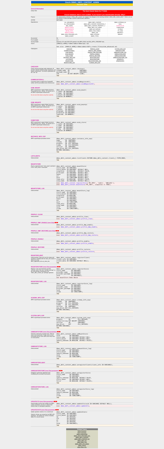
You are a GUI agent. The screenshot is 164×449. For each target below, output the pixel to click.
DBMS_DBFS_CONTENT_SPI (82, 439)
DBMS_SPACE (82, 445)
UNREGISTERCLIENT (120, 54)
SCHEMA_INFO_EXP (94, 62)
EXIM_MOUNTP (69, 54)
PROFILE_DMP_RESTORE (95, 52)
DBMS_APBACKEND (82, 434)
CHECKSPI (69, 49)
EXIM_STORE (69, 55)
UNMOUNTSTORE (120, 50)
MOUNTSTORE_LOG (69, 62)
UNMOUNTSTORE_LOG (120, 52)
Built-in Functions (82, 431)
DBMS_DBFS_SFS (82, 442)
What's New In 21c (82, 447)
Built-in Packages (82, 432)
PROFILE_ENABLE (95, 54)
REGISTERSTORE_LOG (94, 61)
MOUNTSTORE (69, 61)
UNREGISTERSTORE (120, 55)
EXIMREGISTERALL (69, 50)
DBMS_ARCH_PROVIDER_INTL (82, 436)
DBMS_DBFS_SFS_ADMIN (82, 444)
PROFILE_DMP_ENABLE (94, 50)
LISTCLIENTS (69, 59)
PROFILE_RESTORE (94, 55)
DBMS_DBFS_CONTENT (82, 437)
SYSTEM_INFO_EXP (120, 49)
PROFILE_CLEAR (94, 49)
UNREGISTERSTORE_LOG (120, 57)
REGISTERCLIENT (95, 57)
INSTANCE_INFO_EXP (69, 57)
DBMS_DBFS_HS (82, 440)
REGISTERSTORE (95, 59)
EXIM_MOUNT (69, 52)
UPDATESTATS (120, 61)
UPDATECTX (120, 59)
